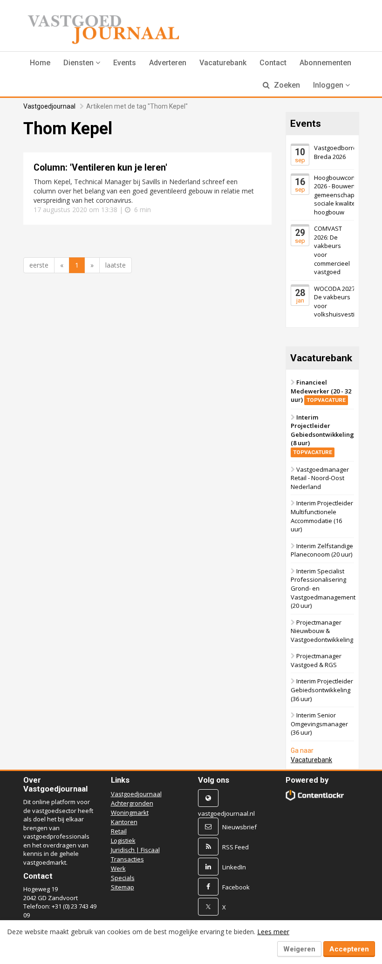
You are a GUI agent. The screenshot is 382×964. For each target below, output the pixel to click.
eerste (38, 265)
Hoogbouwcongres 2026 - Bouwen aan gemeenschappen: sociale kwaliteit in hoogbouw (341, 194)
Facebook (236, 887)
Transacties (127, 859)
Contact (272, 62)
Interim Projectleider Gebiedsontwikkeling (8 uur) (322, 434)
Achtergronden (132, 803)
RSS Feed (235, 847)
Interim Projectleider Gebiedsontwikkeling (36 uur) (322, 689)
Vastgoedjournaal (49, 106)
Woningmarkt (130, 812)
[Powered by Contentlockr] (315, 795)
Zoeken (286, 85)
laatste (115, 265)
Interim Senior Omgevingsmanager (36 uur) (319, 724)
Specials (123, 878)
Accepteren (349, 949)
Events (124, 62)
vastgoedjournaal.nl (226, 813)
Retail (119, 831)
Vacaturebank (222, 62)
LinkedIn (234, 867)
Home (40, 62)
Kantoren (124, 822)
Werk (118, 868)
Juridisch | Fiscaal (135, 850)
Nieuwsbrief (239, 827)
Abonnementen (325, 62)
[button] (82, 63)
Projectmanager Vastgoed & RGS (316, 660)
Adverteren (167, 62)
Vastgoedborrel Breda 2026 (336, 152)
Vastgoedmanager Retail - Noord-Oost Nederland (320, 478)
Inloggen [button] (329, 85)
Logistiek (123, 840)
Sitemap (122, 887)
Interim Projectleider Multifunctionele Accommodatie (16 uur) (322, 516)
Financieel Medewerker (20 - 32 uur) (321, 391)
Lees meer (273, 931)
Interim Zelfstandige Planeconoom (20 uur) (322, 550)
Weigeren (299, 949)
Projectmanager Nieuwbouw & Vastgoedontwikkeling (322, 631)
